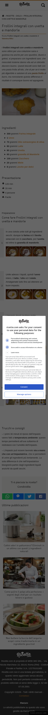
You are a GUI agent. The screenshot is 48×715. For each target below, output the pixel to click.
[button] (24, 352)
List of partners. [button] (29, 366)
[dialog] (24, 357)
